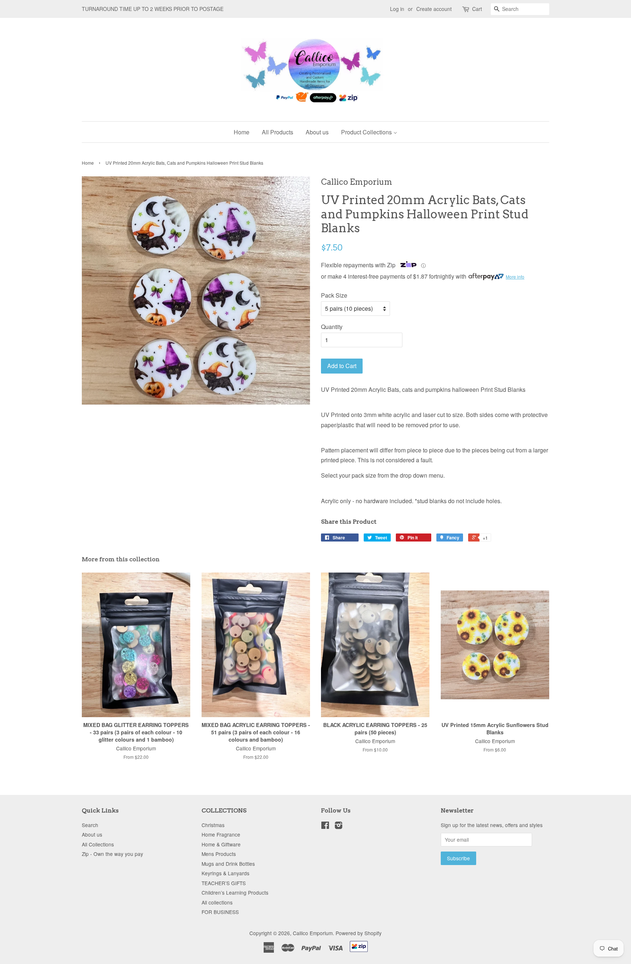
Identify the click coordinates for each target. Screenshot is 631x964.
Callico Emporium (313, 933)
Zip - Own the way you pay (112, 853)
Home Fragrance (221, 834)
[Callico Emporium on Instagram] (338, 826)
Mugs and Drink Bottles (228, 863)
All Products (277, 132)
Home (241, 132)
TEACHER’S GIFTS (224, 883)
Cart (477, 8)
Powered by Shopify (359, 933)
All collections (217, 902)
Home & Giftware (221, 844)
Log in (397, 8)
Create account (434, 8)
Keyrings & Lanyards (225, 873)
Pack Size (334, 295)
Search (90, 825)
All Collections (98, 844)
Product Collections (367, 132)
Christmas (213, 825)
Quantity (332, 326)
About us (317, 132)
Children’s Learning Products (235, 892)
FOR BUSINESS (220, 911)
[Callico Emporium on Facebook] (325, 826)
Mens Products (219, 853)
